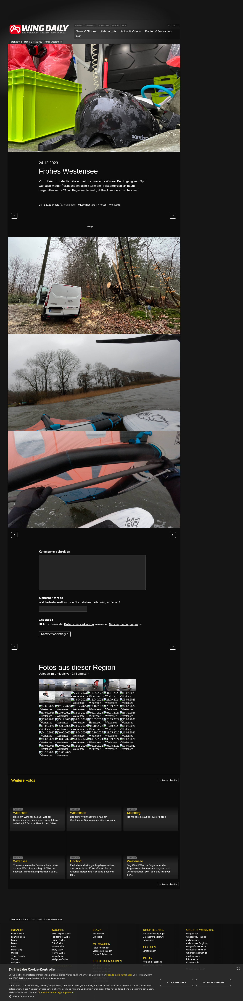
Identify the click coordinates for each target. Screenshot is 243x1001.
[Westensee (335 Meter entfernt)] (63, 729)
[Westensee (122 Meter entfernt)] (79, 702)
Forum (14, 940)
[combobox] (238, 968)
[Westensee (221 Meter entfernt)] (63, 715)
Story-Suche (57, 949)
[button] (81, 996)
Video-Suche (58, 956)
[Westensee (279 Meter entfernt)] (47, 722)
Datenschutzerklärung (79, 624)
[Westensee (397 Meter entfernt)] (63, 735)
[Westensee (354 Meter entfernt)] (95, 729)
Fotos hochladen (101, 948)
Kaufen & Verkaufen (158, 31)
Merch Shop (16, 949)
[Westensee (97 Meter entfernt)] (112, 696)
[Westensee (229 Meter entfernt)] (79, 715)
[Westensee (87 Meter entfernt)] (95, 696)
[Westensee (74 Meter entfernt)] (112, 689)
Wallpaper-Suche (60, 959)
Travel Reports (18, 956)
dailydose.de (192, 940)
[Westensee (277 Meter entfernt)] (128, 715)
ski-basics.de (192, 962)
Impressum (148, 940)
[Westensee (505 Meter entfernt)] (95, 742)
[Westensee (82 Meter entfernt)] (79, 696)
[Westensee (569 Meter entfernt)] (79, 748)
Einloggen (97, 937)
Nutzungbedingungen (123, 624)
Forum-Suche (58, 940)
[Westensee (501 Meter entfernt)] (79, 742)
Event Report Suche (61, 933)
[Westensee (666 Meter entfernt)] (128, 748)
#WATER (78, 26)
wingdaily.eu (192, 937)
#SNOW (115, 26)
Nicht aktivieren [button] (213, 982)
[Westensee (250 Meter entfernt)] (95, 715)
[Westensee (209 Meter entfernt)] (128, 709)
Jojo (56, 204)
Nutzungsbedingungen (154, 933)
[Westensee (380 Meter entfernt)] (112, 729)
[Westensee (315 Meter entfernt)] (112, 722)
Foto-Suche (57, 943)
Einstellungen (149, 951)
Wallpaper (16, 962)
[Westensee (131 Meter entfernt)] (95, 702)
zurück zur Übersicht (168, 780)
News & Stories (86, 31)
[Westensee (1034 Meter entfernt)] (63, 755)
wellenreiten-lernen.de (196, 953)
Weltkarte (114, 204)
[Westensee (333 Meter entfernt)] (47, 729)
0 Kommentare (86, 204)
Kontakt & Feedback (152, 962)
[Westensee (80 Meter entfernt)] (63, 701)
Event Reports (18, 933)
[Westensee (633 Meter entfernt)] (95, 748)
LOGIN (176, 26)
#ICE (124, 26)
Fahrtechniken (18, 937)
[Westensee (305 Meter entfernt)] (79, 722)
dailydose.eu (192, 943)
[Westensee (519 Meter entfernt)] (112, 742)
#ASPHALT (90, 26)
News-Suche (58, 946)
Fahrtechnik (108, 31)
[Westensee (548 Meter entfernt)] (47, 748)
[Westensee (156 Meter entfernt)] (47, 709)
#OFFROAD (104, 26)
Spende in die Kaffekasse (119, 974)
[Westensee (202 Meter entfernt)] (112, 709)
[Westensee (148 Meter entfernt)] (112, 702)
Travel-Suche (58, 953)
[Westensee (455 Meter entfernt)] (128, 735)
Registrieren (98, 933)
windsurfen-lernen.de (196, 949)
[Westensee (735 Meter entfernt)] (47, 755)
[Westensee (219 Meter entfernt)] (47, 715)
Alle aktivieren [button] (176, 982)
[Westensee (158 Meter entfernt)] (63, 709)
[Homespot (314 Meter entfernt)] (95, 722)
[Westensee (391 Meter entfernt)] (128, 729)
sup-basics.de (193, 956)
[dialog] (121, 982)
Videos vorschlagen (102, 951)
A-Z (78, 36)
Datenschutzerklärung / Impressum (56, 992)
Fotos (25, 42)
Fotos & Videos (131, 31)
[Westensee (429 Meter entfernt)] (112, 735)
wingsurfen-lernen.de (196, 946)
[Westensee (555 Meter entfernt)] (63, 748)
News (14, 946)
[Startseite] (39, 33)
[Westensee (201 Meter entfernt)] (95, 709)
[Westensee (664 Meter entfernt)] (112, 748)
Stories (14, 953)
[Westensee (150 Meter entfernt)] (128, 702)
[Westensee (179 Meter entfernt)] (79, 709)
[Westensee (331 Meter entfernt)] (128, 722)
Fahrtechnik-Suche (61, 937)
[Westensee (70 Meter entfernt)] (95, 689)
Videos (14, 959)
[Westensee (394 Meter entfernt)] (47, 735)
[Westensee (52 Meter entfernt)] (63, 689)
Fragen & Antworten (102, 954)
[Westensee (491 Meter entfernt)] (63, 742)
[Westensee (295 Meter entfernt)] (63, 722)
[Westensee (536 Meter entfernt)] (128, 742)
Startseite (15, 42)
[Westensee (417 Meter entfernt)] (95, 735)
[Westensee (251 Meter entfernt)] (112, 715)
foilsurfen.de (192, 959)
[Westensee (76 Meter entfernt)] (128, 689)
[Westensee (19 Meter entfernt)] (47, 689)
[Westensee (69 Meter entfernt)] (79, 689)
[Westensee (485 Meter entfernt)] (47, 742)
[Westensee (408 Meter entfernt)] (79, 735)
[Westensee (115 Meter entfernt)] (128, 696)
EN (169, 26)
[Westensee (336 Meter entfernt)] (79, 729)
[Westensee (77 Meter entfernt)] (47, 701)
